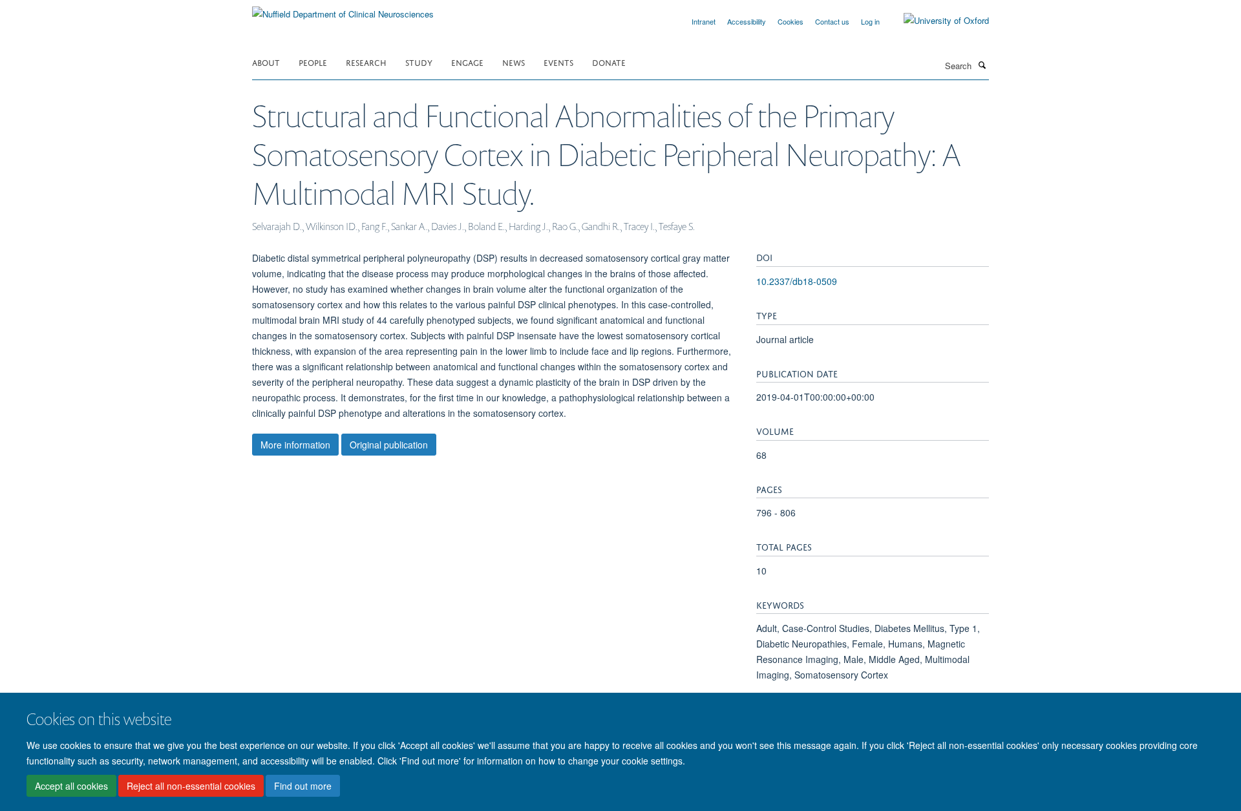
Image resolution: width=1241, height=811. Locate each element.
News (513, 62)
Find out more (303, 785)
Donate (609, 62)
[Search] (982, 65)
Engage (467, 62)
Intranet (704, 21)
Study (418, 62)
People (313, 62)
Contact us (832, 21)
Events (558, 62)
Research (366, 62)
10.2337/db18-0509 (796, 281)
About (266, 62)
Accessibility (746, 21)
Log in (870, 21)
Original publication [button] (389, 444)
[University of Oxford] (936, 20)
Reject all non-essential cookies (191, 785)
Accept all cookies (71, 785)
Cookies (790, 21)
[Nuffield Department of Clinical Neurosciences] (343, 9)
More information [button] (295, 444)
